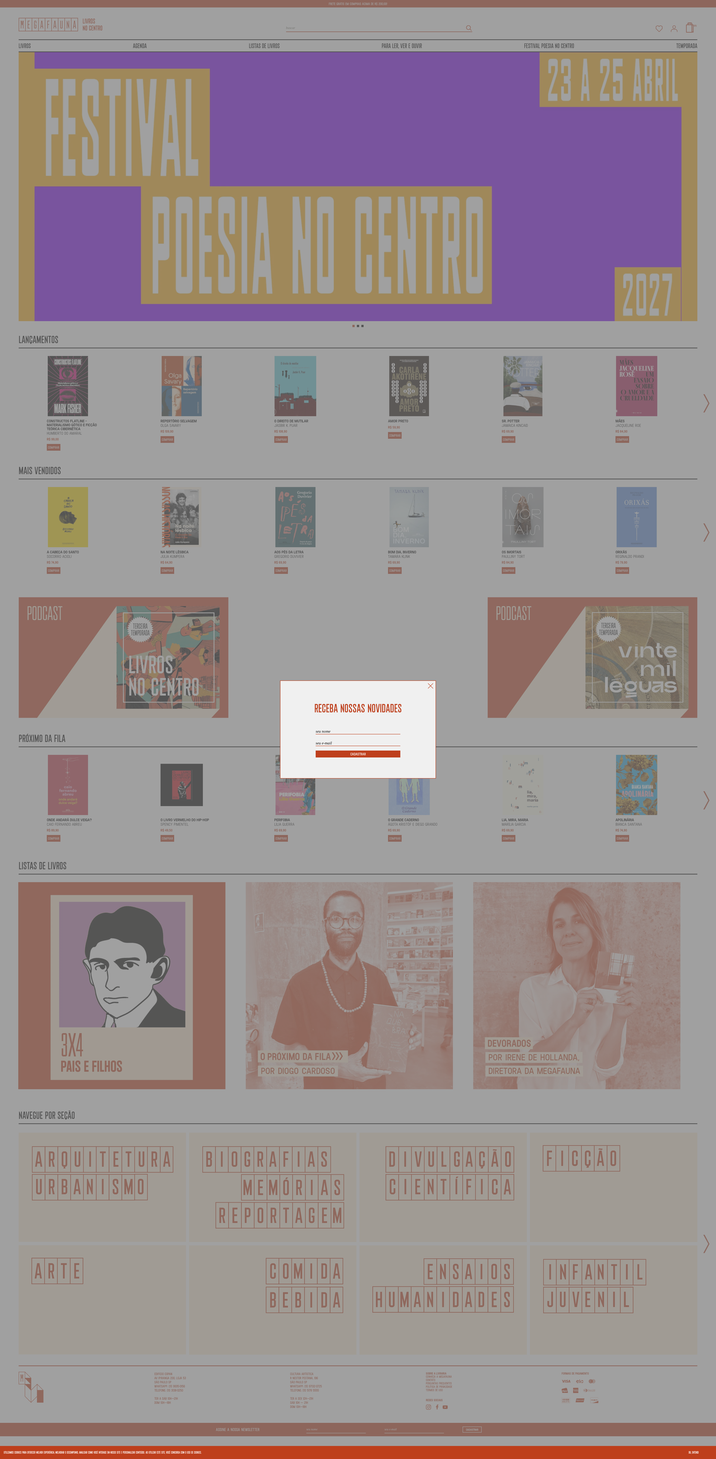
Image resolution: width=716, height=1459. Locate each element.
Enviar (358, 754)
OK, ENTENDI (694, 1452)
